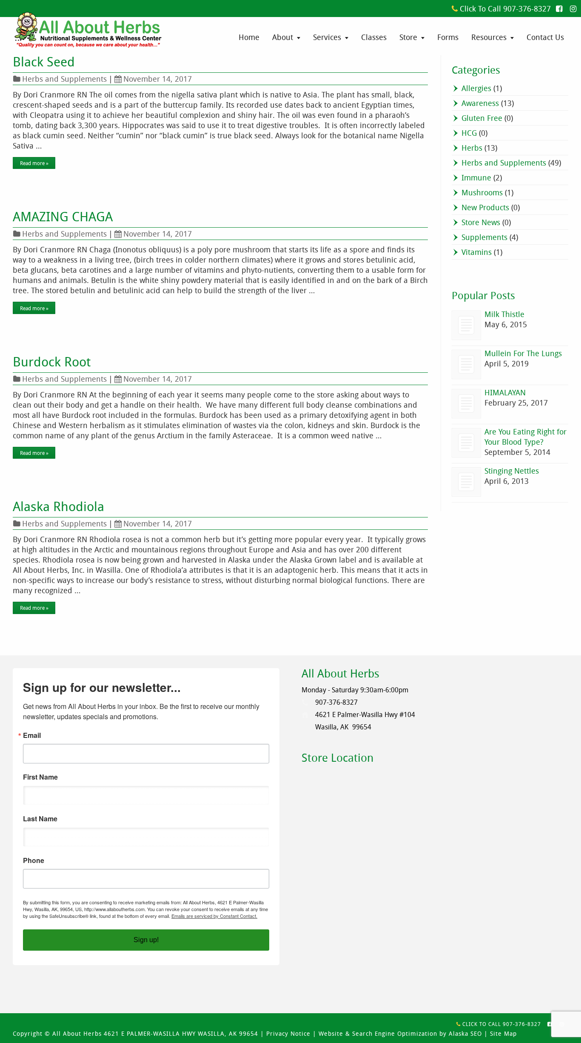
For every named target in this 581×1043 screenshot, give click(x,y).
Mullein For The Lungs (523, 353)
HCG (469, 133)
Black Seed (44, 61)
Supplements (484, 237)
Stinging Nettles (511, 471)
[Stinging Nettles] (466, 482)
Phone (33, 860)
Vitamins (476, 252)
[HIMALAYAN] (466, 403)
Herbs (471, 148)
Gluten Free (481, 118)
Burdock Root (52, 361)
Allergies (476, 88)
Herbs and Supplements (64, 79)
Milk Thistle (504, 314)
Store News (480, 222)
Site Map (503, 1033)
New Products (485, 207)
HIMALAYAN (505, 392)
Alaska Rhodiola (58, 506)
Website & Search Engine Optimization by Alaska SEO (400, 1033)
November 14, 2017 (157, 79)
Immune (476, 177)
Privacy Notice (288, 1033)
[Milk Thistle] (466, 325)
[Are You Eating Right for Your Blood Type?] (466, 442)
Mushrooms (482, 192)
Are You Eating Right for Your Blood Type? (525, 436)
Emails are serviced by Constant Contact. (214, 915)
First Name (40, 777)
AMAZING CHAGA (63, 216)
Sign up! (146, 939)
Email (32, 735)
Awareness (480, 103)
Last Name (40, 818)
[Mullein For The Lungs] (466, 364)
